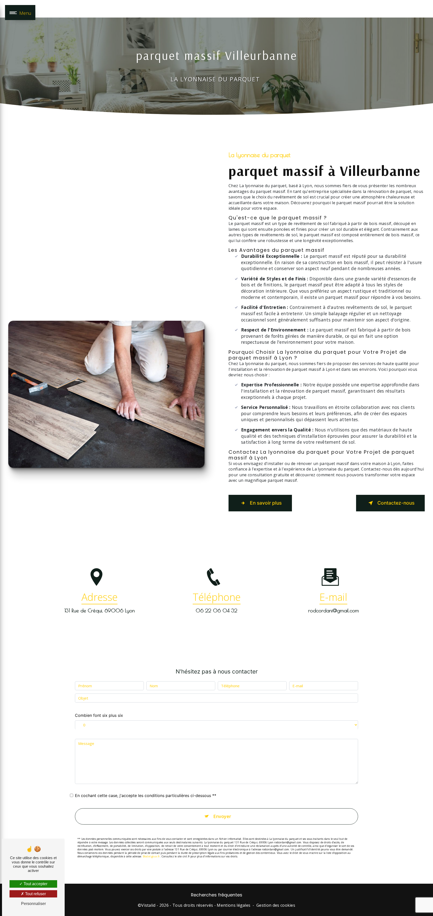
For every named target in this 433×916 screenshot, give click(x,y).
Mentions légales (233, 905)
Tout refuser (35, 894)
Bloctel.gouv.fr (151, 856)
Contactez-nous (395, 503)
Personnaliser (33, 903)
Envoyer (222, 816)
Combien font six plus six (99, 715)
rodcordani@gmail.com (333, 610)
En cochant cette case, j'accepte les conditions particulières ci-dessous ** (145, 795)
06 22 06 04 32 (216, 610)
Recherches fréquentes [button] (216, 895)
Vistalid (148, 905)
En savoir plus (266, 503)
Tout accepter (35, 884)
